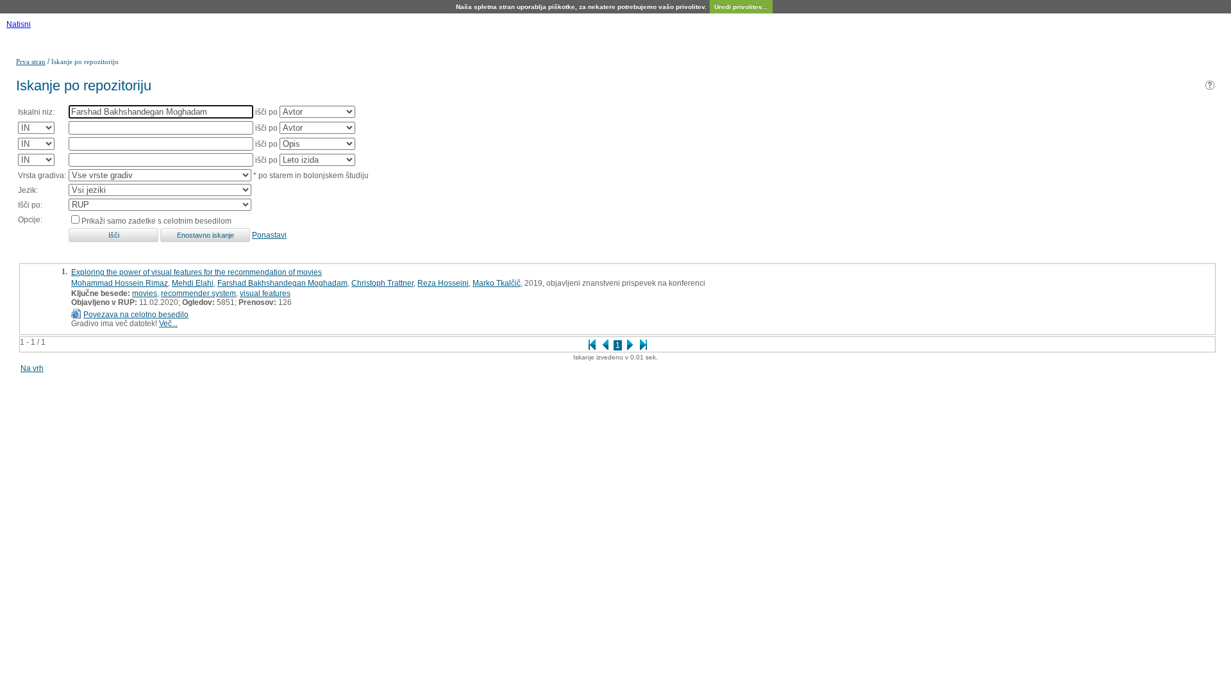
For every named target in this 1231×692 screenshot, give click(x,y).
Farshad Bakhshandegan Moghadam (282, 283)
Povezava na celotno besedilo (135, 314)
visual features (265, 293)
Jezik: (28, 190)
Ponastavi (269, 235)
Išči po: (30, 205)
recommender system (198, 293)
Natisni (18, 24)
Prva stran (31, 61)
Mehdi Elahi (193, 283)
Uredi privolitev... (740, 6)
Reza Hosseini (443, 283)
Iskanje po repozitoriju (85, 61)
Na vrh (32, 368)
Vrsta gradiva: (42, 175)
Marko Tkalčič (497, 283)
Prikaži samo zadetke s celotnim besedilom (156, 221)
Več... (168, 323)
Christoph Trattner (382, 283)
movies (144, 293)
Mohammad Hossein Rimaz (119, 283)
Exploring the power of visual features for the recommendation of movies (196, 272)
